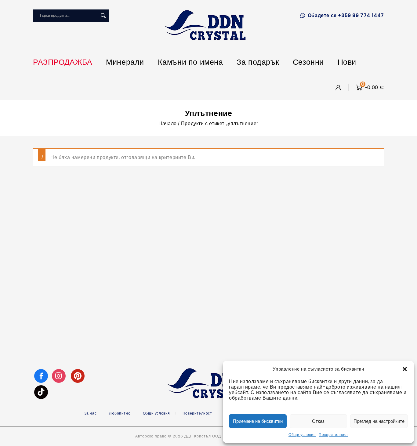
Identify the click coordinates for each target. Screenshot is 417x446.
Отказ (318, 421)
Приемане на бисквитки (258, 421)
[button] (405, 369)
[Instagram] (59, 375)
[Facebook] (41, 375)
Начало (167, 123)
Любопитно (119, 413)
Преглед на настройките (379, 421)
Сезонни (308, 62)
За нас (90, 413)
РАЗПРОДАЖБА (62, 62)
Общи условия (302, 434)
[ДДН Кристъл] (205, 25)
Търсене (103, 15)
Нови (347, 62)
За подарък (258, 62)
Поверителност (333, 434)
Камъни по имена (190, 62)
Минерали (125, 62)
